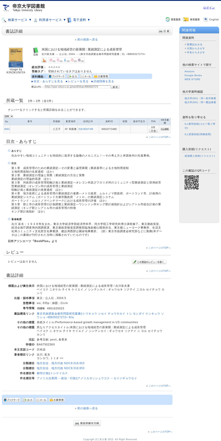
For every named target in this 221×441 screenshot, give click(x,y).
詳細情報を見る (104, 81)
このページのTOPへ (160, 137)
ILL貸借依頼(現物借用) (198, 134)
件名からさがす (196, 52)
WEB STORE (192, 79)
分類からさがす (196, 48)
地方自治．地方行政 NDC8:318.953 (61, 363)
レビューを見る (78, 81)
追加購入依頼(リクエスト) (200, 155)
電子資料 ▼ (81, 20)
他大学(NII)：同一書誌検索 (200, 102)
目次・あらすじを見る (48, 81)
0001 (7, 129)
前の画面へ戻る (87, 39)
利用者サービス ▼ (52, 20)
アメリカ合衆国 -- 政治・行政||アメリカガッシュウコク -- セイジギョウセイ (87, 378)
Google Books (193, 75)
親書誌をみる (195, 44)
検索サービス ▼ (19, 20)
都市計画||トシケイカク (52, 373)
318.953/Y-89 (85, 129)
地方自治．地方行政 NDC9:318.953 (61, 368)
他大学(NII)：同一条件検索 (200, 98)
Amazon (190, 71)
